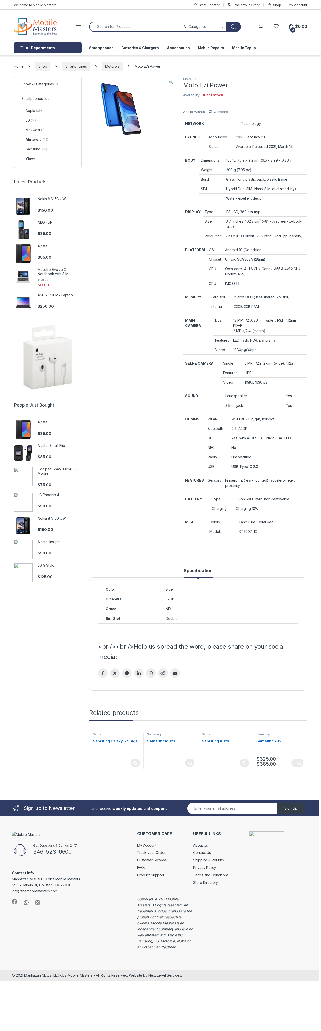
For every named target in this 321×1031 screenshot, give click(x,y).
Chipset (215, 259)
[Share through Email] (175, 673)
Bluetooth (215, 428)
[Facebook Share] (103, 673)
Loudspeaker (236, 396)
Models (215, 531)
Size (208, 221)
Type (209, 212)
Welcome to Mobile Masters (35, 5)
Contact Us (202, 852)
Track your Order (151, 852)
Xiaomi (33, 159)
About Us (200, 845)
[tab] (198, 572)
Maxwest (35, 130)
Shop (277, 5)
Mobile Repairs (211, 48)
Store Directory (205, 882)
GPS (211, 438)
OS (211, 250)
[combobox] (135, 27)
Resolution (213, 236)
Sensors (214, 480)
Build (205, 179)
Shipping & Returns (208, 860)
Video (220, 350)
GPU (212, 283)
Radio (212, 457)
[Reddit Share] (163, 673)
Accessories (178, 48)
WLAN (212, 419)
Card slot (218, 297)
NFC (211, 447)
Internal (216, 306)
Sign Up (290, 808)
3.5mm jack (234, 405)
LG (31, 120)
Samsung (99, 734)
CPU (212, 269)
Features (222, 340)
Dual (218, 320)
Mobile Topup (244, 48)
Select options (297, 763)
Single (228, 363)
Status (213, 146)
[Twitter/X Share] (115, 673)
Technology (251, 123)
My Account (298, 5)
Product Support (150, 875)
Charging (219, 508)
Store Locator (209, 5)
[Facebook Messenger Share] (127, 673)
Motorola (112, 66)
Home (18, 66)
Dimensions (210, 160)
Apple (34, 110)
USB (211, 466)
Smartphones (101, 48)
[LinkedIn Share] (139, 673)
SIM (204, 189)
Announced (218, 137)
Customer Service (151, 860)
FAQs (141, 867)
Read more (135, 763)
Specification (198, 570)
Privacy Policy (204, 867)
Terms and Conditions (210, 875)
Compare (221, 112)
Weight (206, 170)
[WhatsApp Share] (151, 673)
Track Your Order (246, 5)
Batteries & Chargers (140, 48)
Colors (214, 522)
